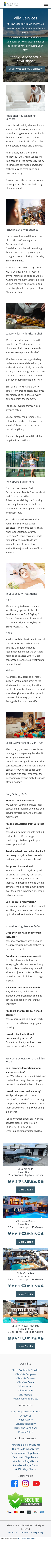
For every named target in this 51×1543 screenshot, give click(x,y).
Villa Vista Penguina (25, 1374)
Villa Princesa (25, 1386)
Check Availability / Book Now (25, 68)
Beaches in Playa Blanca (25, 1457)
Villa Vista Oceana (25, 1378)
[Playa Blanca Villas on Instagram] (25, 1483)
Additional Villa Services (25, 1398)
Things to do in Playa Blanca (25, 1444)
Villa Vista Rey (25, 1390)
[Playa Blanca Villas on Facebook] (14, 1483)
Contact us (25, 1415)
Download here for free (27, 1539)
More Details (25, 1189)
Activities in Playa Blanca (26, 1465)
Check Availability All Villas (25, 1370)
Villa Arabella (25, 1394)
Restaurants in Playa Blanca (25, 1453)
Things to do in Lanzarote (25, 1448)
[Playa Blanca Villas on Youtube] (36, 1483)
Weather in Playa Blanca (25, 1461)
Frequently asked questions (25, 1411)
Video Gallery (25, 1419)
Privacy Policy (25, 1432)
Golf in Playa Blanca (25, 1469)
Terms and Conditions (25, 1427)
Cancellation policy (26, 1423)
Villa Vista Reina (25, 1382)
